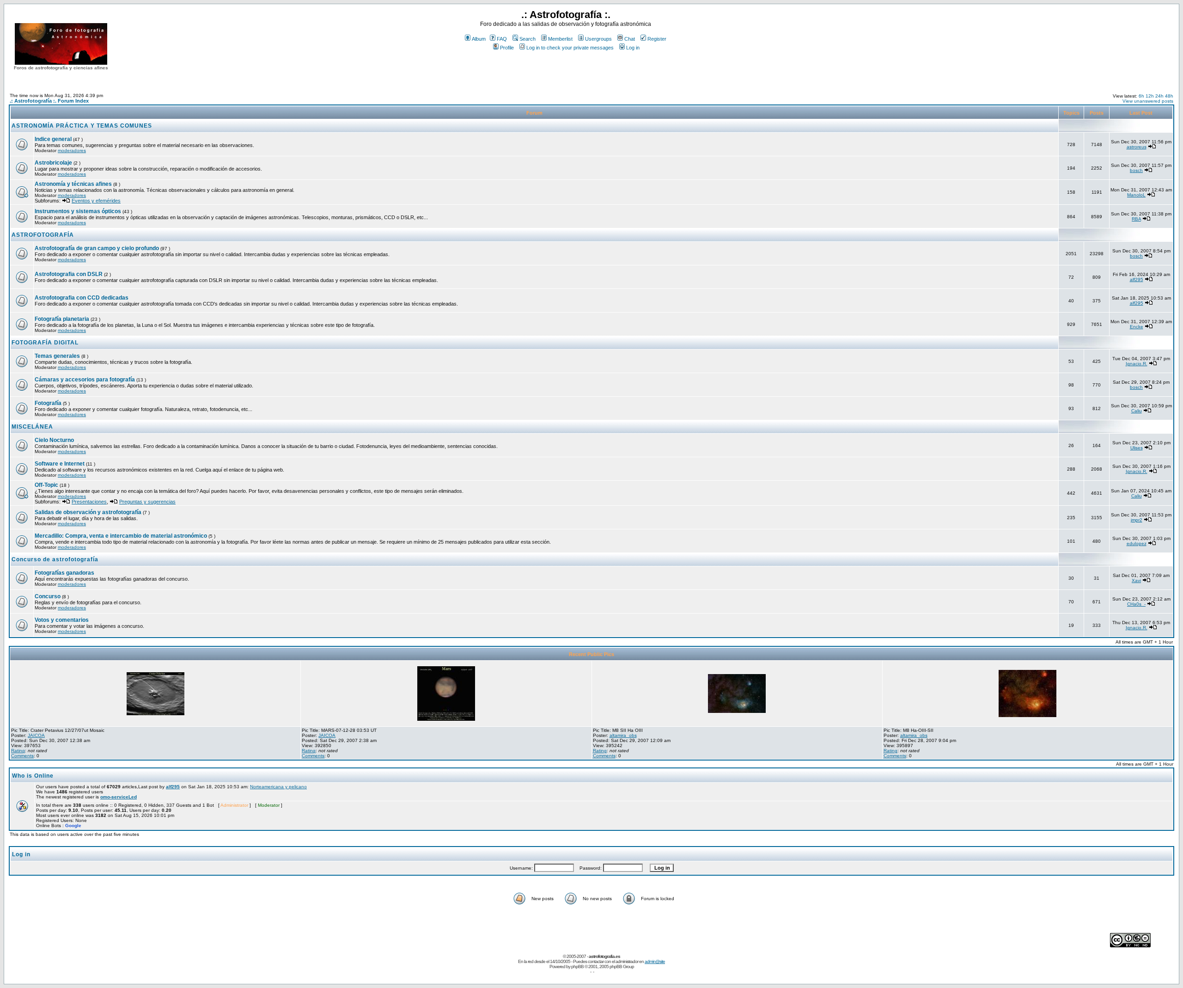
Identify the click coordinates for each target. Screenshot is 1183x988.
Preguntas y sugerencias (147, 501)
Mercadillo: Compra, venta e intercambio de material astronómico (121, 536)
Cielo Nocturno (54, 440)
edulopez (1136, 543)
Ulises (1136, 447)
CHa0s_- (1136, 604)
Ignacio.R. (1136, 363)
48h (1169, 95)
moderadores (72, 150)
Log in (633, 47)
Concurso (48, 596)
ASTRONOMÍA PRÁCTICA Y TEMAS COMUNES (82, 126)
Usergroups (598, 39)
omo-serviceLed (118, 796)
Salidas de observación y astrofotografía (88, 512)
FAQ (502, 39)
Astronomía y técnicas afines (73, 184)
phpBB (577, 966)
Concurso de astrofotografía (55, 559)
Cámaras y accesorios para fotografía (85, 379)
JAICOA (36, 735)
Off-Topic (47, 485)
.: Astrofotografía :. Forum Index (49, 101)
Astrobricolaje (53, 163)
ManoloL (1136, 194)
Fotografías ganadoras (64, 573)
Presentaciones (89, 501)
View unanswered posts (1147, 101)
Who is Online (33, 776)
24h (1159, 95)
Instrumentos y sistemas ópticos (78, 211)
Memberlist (560, 39)
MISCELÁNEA (32, 426)
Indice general (53, 139)
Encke (1136, 326)
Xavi (1136, 580)
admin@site (655, 961)
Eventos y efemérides (96, 200)
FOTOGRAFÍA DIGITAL (45, 342)
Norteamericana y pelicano (278, 786)
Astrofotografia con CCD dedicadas (81, 298)
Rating (18, 750)
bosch (1136, 170)
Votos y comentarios (62, 620)
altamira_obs (623, 735)
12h (1150, 95)
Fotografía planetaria (62, 319)
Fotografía (48, 403)
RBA (1136, 218)
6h (1141, 95)
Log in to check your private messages (570, 47)
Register (656, 39)
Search (527, 39)
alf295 (1136, 279)
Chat (629, 39)
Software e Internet (60, 463)
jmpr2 (1136, 519)
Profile (507, 47)
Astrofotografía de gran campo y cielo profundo (97, 248)
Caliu (1136, 410)
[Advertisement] (565, 69)
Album (479, 39)
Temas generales (57, 356)
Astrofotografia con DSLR (69, 274)
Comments (22, 755)
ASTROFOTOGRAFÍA (43, 235)
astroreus (1136, 146)
